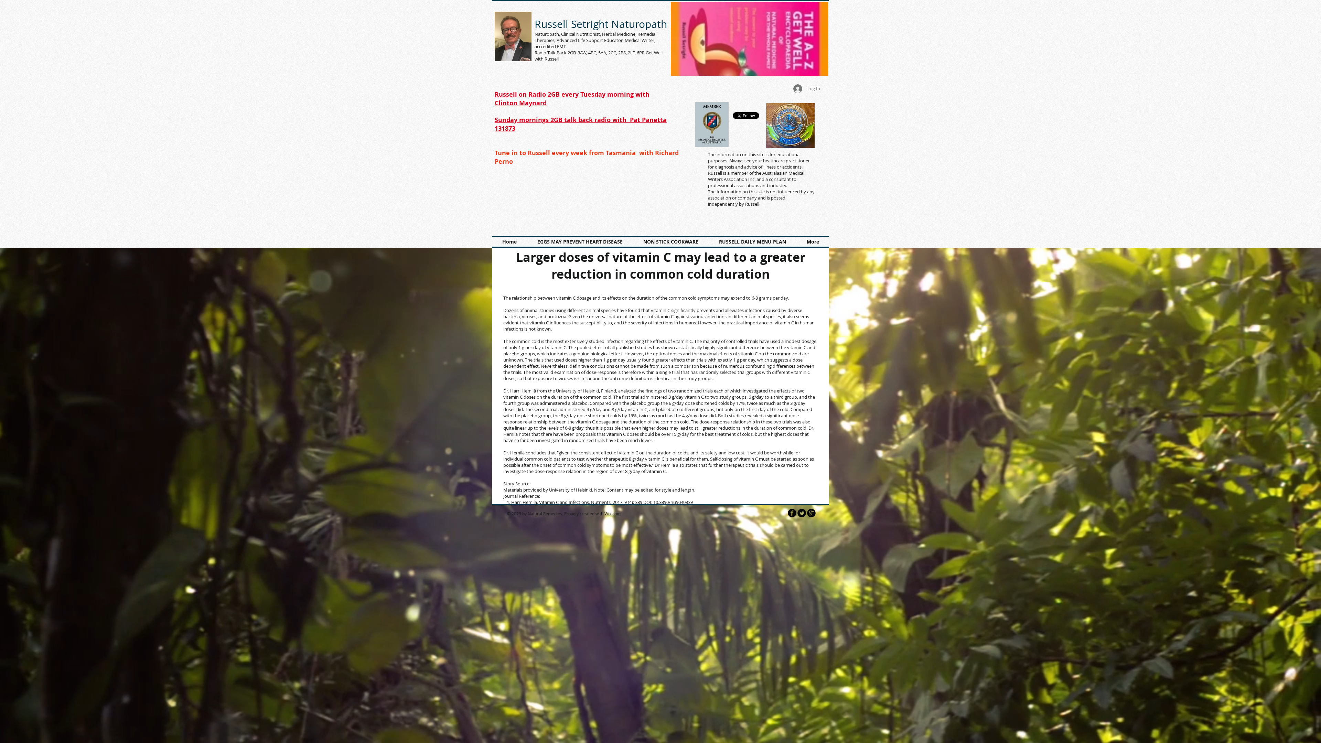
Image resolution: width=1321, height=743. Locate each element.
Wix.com (612, 513)
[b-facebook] (792, 513)
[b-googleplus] (811, 513)
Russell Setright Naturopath (601, 24)
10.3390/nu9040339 (673, 502)
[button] (749, 39)
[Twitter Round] (801, 513)
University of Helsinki (570, 490)
